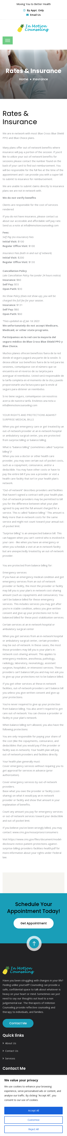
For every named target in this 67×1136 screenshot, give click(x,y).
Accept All (33, 1110)
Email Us (35, 14)
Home (23, 79)
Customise (34, 1119)
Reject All (33, 1129)
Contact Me (18, 1023)
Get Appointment (33, 923)
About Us (10, 1043)
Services (10, 1058)
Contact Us (11, 1050)
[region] (33, 1105)
